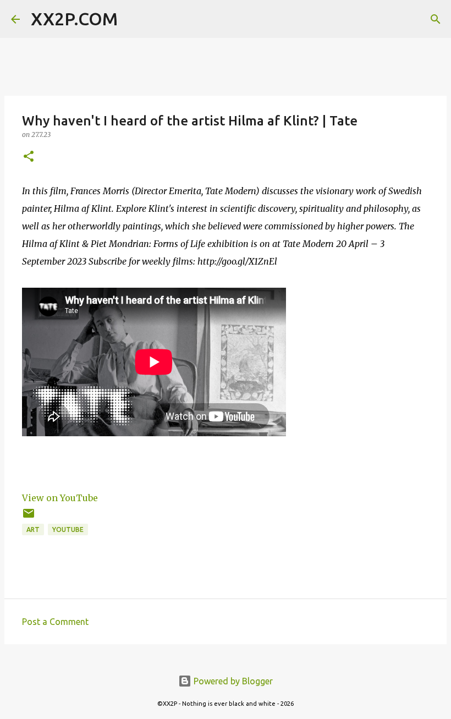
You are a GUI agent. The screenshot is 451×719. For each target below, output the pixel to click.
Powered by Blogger (232, 681)
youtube (68, 529)
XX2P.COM (74, 19)
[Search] (133, 19)
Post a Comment (55, 622)
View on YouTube (60, 497)
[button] (28, 157)
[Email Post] (28, 517)
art (33, 529)
